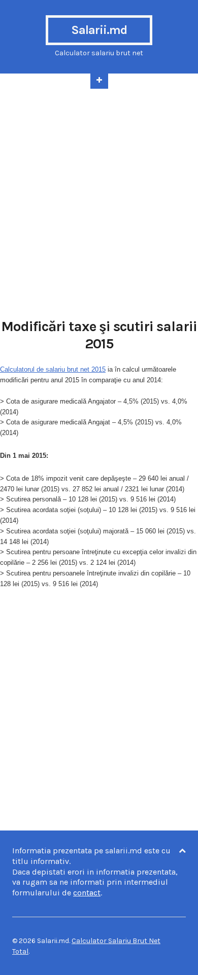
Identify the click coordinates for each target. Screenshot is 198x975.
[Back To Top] (182, 851)
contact (87, 892)
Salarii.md (99, 30)
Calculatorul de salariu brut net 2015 (53, 369)
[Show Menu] (99, 81)
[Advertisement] (99, 198)
